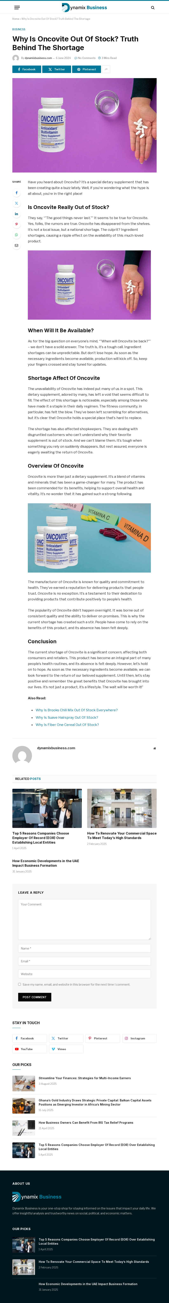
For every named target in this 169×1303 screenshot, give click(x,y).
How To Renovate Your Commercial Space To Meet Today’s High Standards (122, 835)
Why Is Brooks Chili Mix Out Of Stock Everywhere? (77, 710)
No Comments (87, 58)
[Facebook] (16, 193)
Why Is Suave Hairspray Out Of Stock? (67, 717)
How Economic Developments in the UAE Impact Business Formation (45, 863)
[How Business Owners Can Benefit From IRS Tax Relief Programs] (23, 1128)
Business (19, 29)
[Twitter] (16, 203)
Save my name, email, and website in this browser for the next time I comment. (76, 984)
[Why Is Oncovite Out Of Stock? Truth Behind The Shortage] (84, 125)
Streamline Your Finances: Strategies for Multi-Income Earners (85, 1078)
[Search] (152, 7)
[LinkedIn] (16, 214)
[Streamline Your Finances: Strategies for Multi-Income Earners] (23, 1083)
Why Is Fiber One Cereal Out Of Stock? (67, 725)
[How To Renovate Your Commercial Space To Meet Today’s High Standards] (122, 808)
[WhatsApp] (16, 235)
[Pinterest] (16, 224)
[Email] (16, 245)
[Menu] (17, 7)
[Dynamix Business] (84, 7)
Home (15, 18)
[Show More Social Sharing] (106, 69)
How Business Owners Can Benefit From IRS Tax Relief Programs (86, 1122)
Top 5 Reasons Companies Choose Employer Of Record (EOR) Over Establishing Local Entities (40, 837)
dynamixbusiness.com (38, 58)
